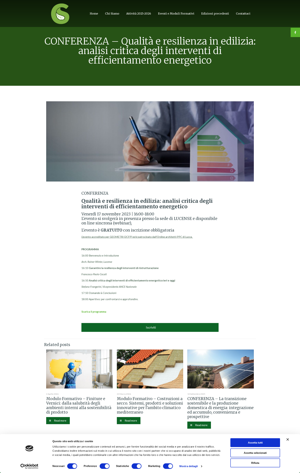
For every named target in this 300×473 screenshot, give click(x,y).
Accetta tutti (255, 442)
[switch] (105, 466)
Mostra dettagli (188, 466)
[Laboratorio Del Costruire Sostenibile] (60, 13)
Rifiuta (255, 462)
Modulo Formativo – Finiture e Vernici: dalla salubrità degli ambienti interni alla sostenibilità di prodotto (78, 405)
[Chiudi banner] (287, 439)
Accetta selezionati (255, 452)
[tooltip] (295, 32)
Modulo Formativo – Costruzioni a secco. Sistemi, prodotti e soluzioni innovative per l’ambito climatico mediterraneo (150, 405)
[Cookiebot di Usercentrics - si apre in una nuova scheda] (29, 466)
